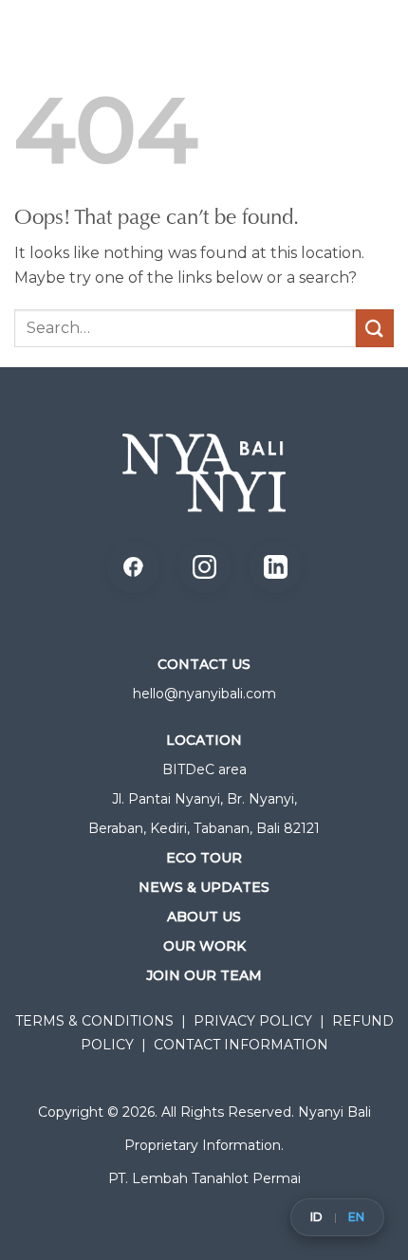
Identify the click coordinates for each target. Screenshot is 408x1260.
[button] (370, 52)
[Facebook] (133, 567)
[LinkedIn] (276, 567)
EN (356, 1217)
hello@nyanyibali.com (204, 693)
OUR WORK (204, 945)
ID (316, 1217)
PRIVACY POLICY (253, 1020)
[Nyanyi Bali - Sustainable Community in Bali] (118, 52)
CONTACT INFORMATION (241, 1044)
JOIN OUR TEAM (204, 975)
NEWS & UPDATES (204, 887)
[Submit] (375, 327)
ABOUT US (204, 916)
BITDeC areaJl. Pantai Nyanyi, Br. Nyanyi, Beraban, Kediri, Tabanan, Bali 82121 (204, 799)
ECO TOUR (204, 857)
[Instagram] (204, 567)
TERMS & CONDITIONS (94, 1020)
